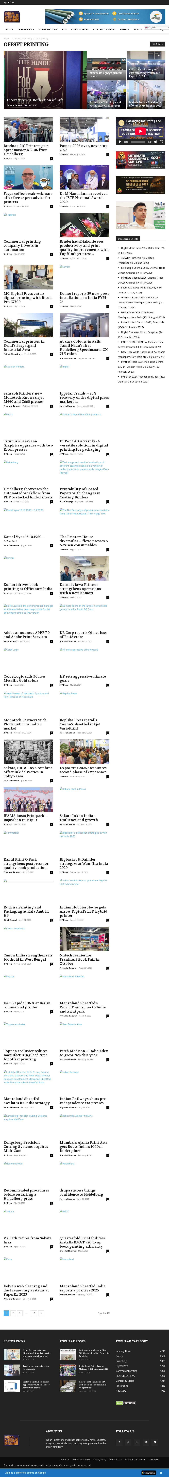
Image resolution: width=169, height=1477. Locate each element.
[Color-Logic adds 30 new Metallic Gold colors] (28, 660)
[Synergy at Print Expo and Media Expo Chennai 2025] (106, 94)
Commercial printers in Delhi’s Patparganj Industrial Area (24, 345)
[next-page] (41, 1313)
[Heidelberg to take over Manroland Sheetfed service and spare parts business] (12, 1354)
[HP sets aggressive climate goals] (84, 660)
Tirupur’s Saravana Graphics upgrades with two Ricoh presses (28, 445)
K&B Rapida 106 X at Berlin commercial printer (27, 1005)
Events (124, 29)
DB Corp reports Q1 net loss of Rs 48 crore (83, 635)
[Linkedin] (137, 1442)
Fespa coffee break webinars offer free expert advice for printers (28, 197)
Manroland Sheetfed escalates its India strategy (27, 1101)
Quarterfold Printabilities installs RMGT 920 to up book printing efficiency (82, 1242)
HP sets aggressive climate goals (83, 678)
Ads (64, 29)
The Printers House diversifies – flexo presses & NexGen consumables (84, 541)
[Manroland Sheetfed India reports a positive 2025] (84, 1269)
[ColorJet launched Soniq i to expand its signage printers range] (106, 65)
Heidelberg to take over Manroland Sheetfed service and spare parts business (37, 1353)
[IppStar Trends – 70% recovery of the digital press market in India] (84, 377)
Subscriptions (48, 29)
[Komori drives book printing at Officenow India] (28, 568)
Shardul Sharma (68, 358)
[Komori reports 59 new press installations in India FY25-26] (84, 277)
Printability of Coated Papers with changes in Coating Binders (80, 493)
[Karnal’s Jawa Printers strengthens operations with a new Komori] (84, 568)
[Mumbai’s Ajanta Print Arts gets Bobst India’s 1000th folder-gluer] (84, 1126)
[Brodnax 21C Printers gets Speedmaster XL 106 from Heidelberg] (28, 129)
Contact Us (154, 1459)
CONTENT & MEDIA (104, 29)
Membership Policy (81, 1459)
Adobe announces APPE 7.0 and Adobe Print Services (27, 635)
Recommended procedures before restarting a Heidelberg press (26, 1194)
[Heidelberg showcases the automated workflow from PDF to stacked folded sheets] (28, 473)
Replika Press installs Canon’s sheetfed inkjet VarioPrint (80, 724)
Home (9, 29)
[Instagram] (128, 1442)
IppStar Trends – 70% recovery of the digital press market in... (84, 397)
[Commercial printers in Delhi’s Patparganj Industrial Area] (28, 325)
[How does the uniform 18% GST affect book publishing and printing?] (68, 1386)
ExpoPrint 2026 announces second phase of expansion (83, 770)
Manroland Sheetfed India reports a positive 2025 (82, 1288)
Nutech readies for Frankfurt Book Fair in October (80, 959)
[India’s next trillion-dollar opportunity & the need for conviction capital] (12, 1386)
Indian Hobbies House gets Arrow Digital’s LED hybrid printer (83, 911)
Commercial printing (22, 38)
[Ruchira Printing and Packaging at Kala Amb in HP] (28, 891)
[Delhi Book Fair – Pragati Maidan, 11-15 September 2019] (68, 1370)
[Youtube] (155, 1442)
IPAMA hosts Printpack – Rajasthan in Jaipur (26, 818)
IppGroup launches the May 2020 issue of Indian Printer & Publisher (94, 1353)
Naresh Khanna (67, 406)
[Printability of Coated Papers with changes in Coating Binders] (84, 473)
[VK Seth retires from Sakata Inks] (28, 1222)
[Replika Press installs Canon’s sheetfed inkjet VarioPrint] (84, 704)
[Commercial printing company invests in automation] (28, 225)
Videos (138, 29)
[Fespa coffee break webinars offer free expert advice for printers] (28, 177)
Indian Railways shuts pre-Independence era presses (83, 1101)
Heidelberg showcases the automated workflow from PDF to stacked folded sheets (28, 493)
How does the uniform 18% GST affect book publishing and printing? (92, 1385)
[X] (146, 1442)
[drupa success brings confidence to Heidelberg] (84, 1174)
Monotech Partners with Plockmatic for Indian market (25, 724)
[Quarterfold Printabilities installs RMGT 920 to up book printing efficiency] (84, 1222)
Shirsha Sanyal (14, 105)
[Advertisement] (140, 414)
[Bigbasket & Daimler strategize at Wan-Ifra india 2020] (84, 843)
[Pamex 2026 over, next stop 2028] (84, 129)
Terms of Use (115, 1459)
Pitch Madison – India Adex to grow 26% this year (84, 1053)
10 (34, 1313)
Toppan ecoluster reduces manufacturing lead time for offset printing (26, 1055)
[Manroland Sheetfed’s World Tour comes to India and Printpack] (84, 987)
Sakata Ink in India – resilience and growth (79, 818)
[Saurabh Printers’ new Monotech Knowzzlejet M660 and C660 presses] (28, 377)
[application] (140, 131)
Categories (24, 29)
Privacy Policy (99, 1459)
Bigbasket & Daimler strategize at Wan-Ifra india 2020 (84, 863)
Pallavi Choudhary (13, 354)
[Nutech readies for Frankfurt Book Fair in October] (84, 939)
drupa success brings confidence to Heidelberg (81, 1192)
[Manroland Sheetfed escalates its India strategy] (28, 1082)
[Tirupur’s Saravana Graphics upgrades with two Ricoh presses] (28, 425)
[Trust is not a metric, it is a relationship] (12, 1370)
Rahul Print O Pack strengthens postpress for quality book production (26, 863)
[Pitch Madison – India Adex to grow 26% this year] (84, 1034)
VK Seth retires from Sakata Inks (28, 1240)
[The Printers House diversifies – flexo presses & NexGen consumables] (84, 520)
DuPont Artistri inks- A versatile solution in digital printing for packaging (84, 445)
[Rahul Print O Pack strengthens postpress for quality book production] (28, 843)
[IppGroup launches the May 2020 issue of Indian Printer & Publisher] (68, 1354)
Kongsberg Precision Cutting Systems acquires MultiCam (26, 1146)
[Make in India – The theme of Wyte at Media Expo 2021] (146, 94)
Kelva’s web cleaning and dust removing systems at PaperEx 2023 (26, 1290)
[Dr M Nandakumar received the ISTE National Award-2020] (84, 177)
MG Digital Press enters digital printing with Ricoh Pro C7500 (28, 297)
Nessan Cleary (10, 641)
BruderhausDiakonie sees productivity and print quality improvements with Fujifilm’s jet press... (84, 247)
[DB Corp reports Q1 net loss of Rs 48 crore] (84, 616)
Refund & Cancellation (135, 1459)
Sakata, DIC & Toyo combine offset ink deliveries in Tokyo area (28, 772)
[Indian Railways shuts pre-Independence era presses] (84, 1082)
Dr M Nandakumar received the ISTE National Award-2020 (84, 197)
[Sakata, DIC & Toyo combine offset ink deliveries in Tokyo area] (28, 751)
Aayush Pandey (67, 1294)
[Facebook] (119, 1442)
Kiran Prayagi (66, 501)
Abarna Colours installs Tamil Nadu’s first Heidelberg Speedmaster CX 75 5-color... (84, 347)
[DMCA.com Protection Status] (126, 1404)
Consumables (80, 29)
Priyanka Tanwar (12, 406)
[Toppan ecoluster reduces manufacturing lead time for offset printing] (28, 1034)
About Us (65, 1459)
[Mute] (155, 141)
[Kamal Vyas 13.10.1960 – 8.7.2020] (28, 520)
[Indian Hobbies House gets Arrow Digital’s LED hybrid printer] (84, 891)
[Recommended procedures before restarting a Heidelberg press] (28, 1174)
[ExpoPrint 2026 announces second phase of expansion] (84, 751)
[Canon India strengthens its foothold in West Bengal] (28, 939)
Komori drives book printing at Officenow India (28, 587)
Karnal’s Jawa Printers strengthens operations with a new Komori (80, 589)
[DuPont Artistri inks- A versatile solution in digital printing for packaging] (84, 425)
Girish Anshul (10, 920)
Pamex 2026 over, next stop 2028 (83, 148)
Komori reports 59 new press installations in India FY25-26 (84, 297)
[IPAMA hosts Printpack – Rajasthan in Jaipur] (28, 799)
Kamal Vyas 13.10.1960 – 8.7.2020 (24, 539)
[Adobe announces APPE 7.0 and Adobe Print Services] (28, 616)
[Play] (120, 141)
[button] (161, 29)
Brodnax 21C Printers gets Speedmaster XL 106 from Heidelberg (26, 150)
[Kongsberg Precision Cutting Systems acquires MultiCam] (28, 1126)
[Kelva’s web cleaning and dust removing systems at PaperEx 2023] (146, 65)
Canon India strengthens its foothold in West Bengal (28, 957)
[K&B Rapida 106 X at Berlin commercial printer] (28, 987)
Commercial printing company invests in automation (22, 245)
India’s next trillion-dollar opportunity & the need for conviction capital (36, 1385)
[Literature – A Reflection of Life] (45, 87)
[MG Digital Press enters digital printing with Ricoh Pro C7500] (28, 277)
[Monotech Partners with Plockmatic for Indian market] (28, 704)
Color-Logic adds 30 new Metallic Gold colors (25, 678)
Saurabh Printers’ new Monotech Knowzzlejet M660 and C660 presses (24, 397)
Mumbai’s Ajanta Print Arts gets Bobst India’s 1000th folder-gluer (83, 1146)
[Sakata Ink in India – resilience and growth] (84, 799)
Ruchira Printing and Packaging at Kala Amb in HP (26, 911)
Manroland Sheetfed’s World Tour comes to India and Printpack (83, 1007)
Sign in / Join (9, 2)
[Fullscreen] (161, 141)
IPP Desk (8, 158)
